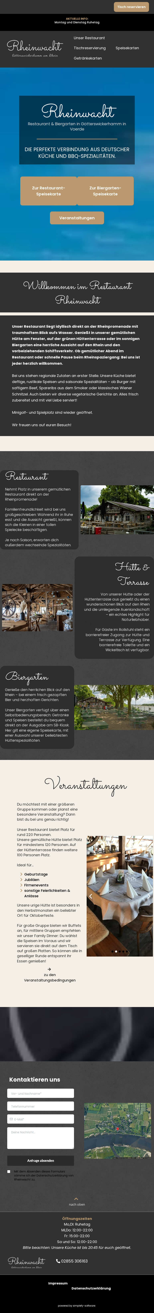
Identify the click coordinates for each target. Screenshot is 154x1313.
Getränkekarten (88, 58)
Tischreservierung (90, 47)
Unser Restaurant (89, 37)
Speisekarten (127, 47)
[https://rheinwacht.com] (35, 48)
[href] (117, 1131)
